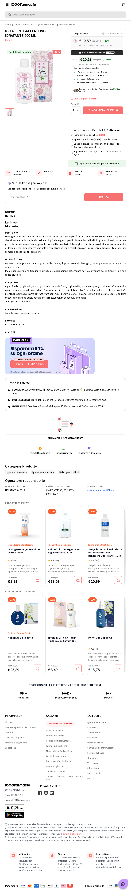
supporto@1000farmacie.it (18, 800)
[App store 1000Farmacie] (18, 807)
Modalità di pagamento (16, 742)
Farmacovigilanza (54, 766)
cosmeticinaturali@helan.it (102, 490)
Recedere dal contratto (60, 723)
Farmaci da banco (95, 753)
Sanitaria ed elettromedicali (100, 747)
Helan (8, 40)
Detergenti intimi (67, 24)
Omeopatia (92, 758)
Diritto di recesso (54, 730)
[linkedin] (52, 793)
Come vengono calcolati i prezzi (20, 727)
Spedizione (10, 747)
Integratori (92, 737)
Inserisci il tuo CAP (20, 197)
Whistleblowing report (56, 756)
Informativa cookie (55, 735)
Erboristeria (93, 768)
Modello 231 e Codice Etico (59, 751)
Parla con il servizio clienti (65, 438)
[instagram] (46, 793)
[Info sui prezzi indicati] (101, 41)
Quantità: (75, 104)
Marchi (90, 778)
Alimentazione (94, 732)
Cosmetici (92, 727)
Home (8, 24)
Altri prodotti (93, 773)
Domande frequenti (14, 737)
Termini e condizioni (55, 771)
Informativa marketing (56, 746)
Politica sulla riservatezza (58, 740)
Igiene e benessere (24, 24)
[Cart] (123, 4)
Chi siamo (9, 722)
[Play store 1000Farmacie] (18, 815)
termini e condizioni (72, 834)
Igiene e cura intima (46, 24)
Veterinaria (92, 763)
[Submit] (10, 15)
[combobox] (65, 14)
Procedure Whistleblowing (58, 761)
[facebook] (40, 793)
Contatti (9, 732)
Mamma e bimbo (95, 742)
